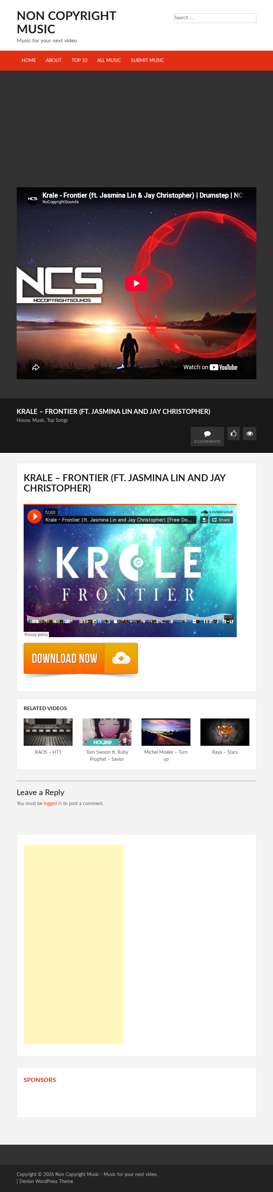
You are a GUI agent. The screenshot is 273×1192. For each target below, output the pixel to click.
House (23, 420)
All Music (109, 60)
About (54, 60)
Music (38, 420)
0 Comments (207, 442)
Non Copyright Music (77, 1174)
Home (29, 60)
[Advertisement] (136, 137)
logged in (53, 803)
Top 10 (79, 60)
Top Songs (57, 420)
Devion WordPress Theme (46, 1181)
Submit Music (147, 60)
